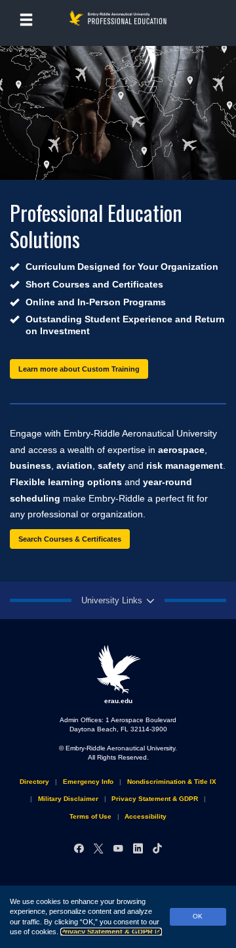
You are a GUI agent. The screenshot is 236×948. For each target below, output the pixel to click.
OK (198, 916)
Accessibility (146, 816)
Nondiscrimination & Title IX (171, 781)
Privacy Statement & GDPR (106, 932)
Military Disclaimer (68, 798)
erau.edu (118, 700)
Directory (34, 781)
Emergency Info (88, 781)
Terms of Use (90, 816)
